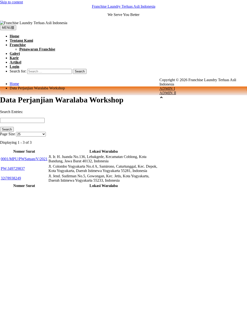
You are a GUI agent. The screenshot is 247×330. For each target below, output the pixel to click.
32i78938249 (11, 178)
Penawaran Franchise (37, 49)
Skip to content (11, 2)
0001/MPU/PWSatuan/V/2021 (24, 159)
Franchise (18, 45)
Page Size (7, 134)
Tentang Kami (21, 40)
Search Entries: (11, 112)
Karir (14, 58)
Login (14, 67)
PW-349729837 (13, 168)
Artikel (15, 62)
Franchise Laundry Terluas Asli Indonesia (123, 6)
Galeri (15, 53)
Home (14, 36)
